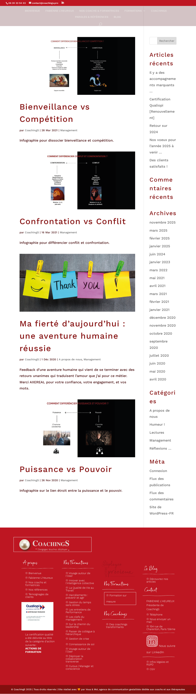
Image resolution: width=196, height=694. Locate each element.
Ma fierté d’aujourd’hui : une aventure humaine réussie (73, 336)
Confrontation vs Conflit (73, 221)
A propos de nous (70, 359)
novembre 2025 (162, 222)
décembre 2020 (162, 317)
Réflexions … (160, 448)
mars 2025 (158, 230)
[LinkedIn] (62, 2)
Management (68, 130)
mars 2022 (158, 270)
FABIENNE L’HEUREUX (59, 10)
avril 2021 (157, 286)
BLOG (117, 17)
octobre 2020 (160, 333)
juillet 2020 (159, 355)
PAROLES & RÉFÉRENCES (91, 17)
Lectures (156, 432)
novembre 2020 (162, 325)
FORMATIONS (133, 10)
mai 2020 (157, 371)
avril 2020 (157, 379)
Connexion (158, 471)
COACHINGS (159, 10)
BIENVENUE (32, 10)
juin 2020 (157, 363)
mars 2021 (158, 294)
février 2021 (159, 302)
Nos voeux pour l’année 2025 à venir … (162, 146)
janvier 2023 (159, 262)
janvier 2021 (159, 310)
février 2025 (159, 238)
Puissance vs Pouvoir (66, 469)
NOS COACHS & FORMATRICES (99, 10)
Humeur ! (157, 424)
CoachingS (32, 130)
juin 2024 (157, 254)
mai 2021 (156, 278)
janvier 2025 (159, 246)
